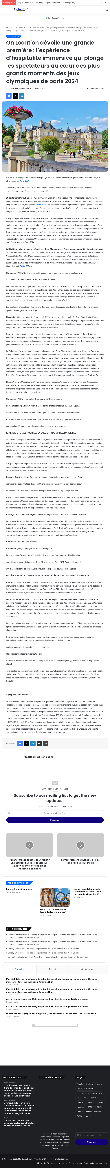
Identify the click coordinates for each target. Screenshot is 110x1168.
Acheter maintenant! (98, 1163)
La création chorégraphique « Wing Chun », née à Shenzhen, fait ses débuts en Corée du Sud (48, 957)
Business (89, 1084)
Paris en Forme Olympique (19, 889)
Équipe (72, 1163)
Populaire (19, 969)
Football (93, 1098)
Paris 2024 (24, 181)
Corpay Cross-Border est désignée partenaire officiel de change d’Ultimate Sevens (52, 3)
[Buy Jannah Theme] (55, 18)
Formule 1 (91, 1102)
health (100, 1102)
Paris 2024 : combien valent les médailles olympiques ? (53, 910)
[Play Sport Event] (21, 9)
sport (87, 1116)
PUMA (79, 1116)
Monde (79, 1163)
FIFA (84, 1098)
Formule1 (80, 1102)
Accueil (11, 28)
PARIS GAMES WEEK (94, 1111)
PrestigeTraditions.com (20, 88)
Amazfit (80, 1084)
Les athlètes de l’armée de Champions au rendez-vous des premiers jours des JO (87, 892)
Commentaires (88, 969)
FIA (78, 1098)
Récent (52, 969)
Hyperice (80, 1107)
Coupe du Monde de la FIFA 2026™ (90, 1093)
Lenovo (79, 1111)
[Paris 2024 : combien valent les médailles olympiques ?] (55, 897)
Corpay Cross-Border (85, 1089)
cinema (99, 1084)
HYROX (90, 1107)
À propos (63, 1163)
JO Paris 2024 (22, 28)
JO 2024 (100, 1107)
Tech (86, 1163)
